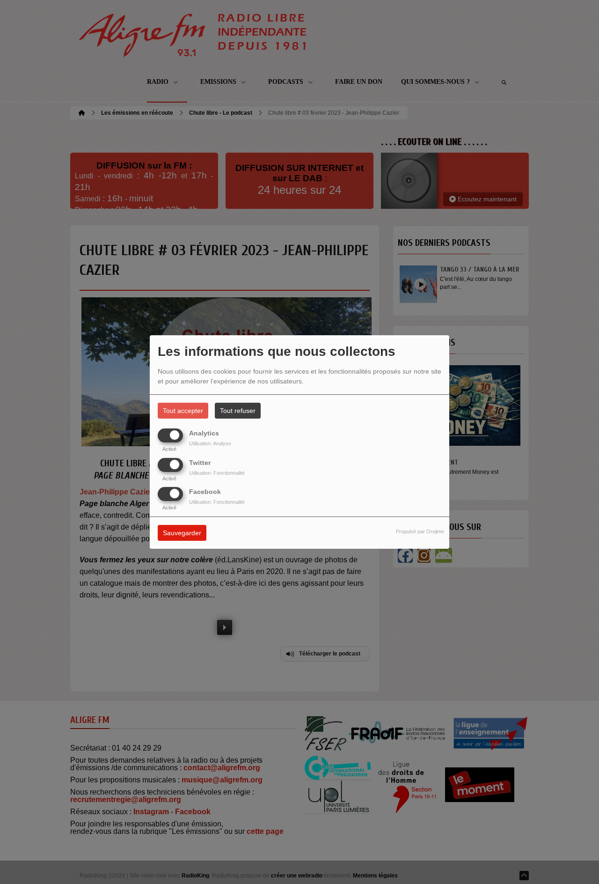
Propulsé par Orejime (420, 531)
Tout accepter (183, 410)
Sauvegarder (182, 533)
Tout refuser (238, 410)
